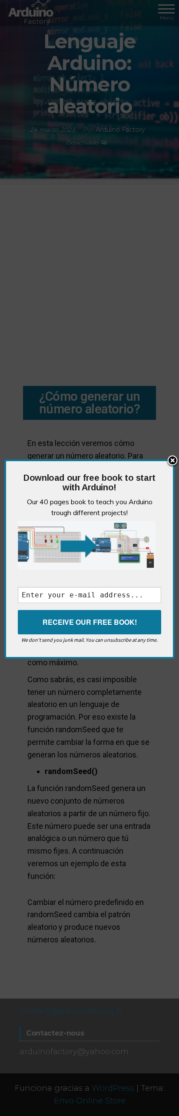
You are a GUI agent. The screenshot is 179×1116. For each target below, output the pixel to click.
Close (172, 461)
